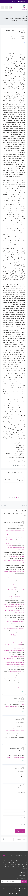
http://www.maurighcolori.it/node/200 (15, 621)
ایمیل (23, 817)
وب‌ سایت (22, 824)
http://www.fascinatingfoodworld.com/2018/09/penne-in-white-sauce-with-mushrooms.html (14, 585)
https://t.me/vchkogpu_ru (12, 677)
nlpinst (10, 36)
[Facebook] (18, 893)
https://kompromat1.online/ (15, 671)
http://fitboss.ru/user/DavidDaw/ (17, 556)
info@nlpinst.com (15, 1)
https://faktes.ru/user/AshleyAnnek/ (16, 589)
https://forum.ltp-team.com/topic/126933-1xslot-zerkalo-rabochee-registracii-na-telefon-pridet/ (14, 532)
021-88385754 (22, 1)
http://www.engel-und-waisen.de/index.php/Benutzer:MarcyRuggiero (14, 650)
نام (24, 811)
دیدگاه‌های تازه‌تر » (21, 787)
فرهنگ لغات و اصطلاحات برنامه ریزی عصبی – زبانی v (14, 479)
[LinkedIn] (14, 893)
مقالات (19, 38)
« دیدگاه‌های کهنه (22, 785)
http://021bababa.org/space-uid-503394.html (14, 571)
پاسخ (23, 690)
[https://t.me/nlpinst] (9, 893)
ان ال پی (22, 38)
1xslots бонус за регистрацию (12, 522)
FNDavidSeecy (16, 768)
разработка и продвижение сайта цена (15, 757)
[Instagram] (12, 893)
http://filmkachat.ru (20, 687)
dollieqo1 (17, 719)
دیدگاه (23, 794)
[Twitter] (16, 893)
